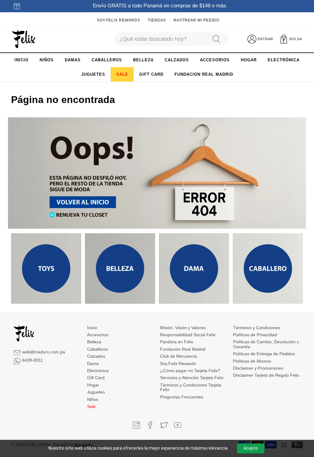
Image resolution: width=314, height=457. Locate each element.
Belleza (94, 341)
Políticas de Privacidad (255, 334)
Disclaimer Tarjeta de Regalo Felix (266, 375)
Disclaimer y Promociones (258, 368)
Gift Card (96, 377)
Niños (92, 399)
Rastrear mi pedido (196, 20)
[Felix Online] (23, 39)
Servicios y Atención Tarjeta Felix (192, 377)
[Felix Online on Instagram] (136, 425)
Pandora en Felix (176, 341)
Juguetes (96, 392)
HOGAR (249, 60)
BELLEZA (143, 60)
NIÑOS (47, 60)
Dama (93, 363)
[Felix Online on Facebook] (150, 425)
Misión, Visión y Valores (183, 327)
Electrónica (98, 370)
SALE (122, 74)
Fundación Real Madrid (182, 349)
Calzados (96, 356)
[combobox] (160, 39)
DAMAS (73, 60)
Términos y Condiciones (256, 327)
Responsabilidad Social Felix (188, 334)
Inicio (92, 327)
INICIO (21, 60)
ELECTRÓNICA (284, 60)
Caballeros (97, 349)
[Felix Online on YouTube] (178, 425)
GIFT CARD (151, 74)
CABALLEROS (107, 60)
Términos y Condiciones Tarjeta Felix (190, 387)
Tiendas (157, 20)
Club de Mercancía (178, 356)
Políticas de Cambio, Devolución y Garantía (266, 344)
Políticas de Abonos (252, 361)
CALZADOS (177, 60)
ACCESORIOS (215, 60)
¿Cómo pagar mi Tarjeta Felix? (190, 370)
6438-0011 (32, 360)
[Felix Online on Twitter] (164, 425)
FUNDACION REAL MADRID (203, 74)
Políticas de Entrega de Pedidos (264, 353)
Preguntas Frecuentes (181, 396)
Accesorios (97, 334)
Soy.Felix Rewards (118, 20)
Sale (91, 406)
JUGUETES (93, 74)
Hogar (93, 385)
